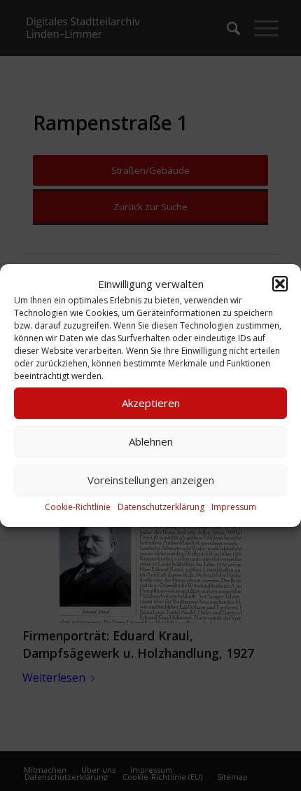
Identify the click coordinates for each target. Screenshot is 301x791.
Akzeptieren (151, 404)
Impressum (233, 507)
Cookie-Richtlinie (78, 507)
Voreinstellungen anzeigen (151, 481)
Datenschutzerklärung (161, 507)
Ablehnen (151, 442)
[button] (280, 284)
